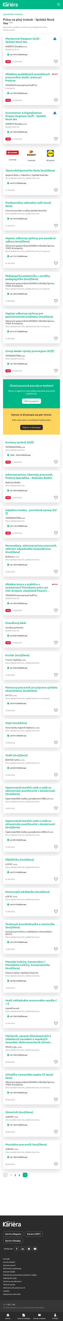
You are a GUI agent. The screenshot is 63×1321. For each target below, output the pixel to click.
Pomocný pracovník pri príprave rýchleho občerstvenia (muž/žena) (31, 689)
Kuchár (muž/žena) (17, 655)
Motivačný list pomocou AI (14, 1287)
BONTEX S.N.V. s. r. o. (15, 760)
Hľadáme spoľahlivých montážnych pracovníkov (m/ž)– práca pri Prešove (27, 77)
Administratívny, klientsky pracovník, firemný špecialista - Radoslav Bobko (29, 476)
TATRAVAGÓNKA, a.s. (15, 355)
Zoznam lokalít (9, 1271)
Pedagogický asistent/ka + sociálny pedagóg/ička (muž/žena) (27, 277)
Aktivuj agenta (31, 401)
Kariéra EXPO (34, 1233)
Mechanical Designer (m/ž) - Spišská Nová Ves (23, 40)
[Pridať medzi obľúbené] (56, 61)
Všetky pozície (9, 30)
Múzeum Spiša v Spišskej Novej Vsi (21, 972)
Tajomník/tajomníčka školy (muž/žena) (30, 170)
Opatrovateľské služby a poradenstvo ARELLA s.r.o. (29, 798)
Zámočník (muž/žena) (19, 1112)
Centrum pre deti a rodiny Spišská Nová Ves (26, 210)
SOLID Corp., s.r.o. (13, 1047)
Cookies (6, 1291)
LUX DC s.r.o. (11, 864)
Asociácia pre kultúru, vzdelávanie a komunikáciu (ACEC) (28, 932)
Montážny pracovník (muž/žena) (26, 1144)
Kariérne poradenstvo (12, 1281)
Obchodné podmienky (12, 1268)
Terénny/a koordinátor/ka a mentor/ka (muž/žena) (30, 925)
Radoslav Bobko (12, 482)
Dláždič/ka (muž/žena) (19, 859)
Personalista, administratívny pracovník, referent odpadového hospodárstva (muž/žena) (31, 548)
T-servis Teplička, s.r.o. (15, 660)
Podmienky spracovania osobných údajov (20, 1275)
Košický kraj (26, 27)
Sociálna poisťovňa (14, 627)
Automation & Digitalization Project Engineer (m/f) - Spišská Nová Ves (25, 116)
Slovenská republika (11, 27)
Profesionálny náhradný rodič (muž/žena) (28, 204)
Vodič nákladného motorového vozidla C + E (31, 1002)
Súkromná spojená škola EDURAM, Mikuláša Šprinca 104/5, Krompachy (29, 246)
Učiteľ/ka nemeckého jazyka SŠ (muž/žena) (29, 1076)
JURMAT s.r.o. (11, 1116)
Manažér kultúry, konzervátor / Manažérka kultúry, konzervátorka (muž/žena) (27, 965)
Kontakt (6, 1259)
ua (13, 1304)
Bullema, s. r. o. (12, 556)
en (9, 1304)
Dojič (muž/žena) (16, 722)
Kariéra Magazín (13, 1233)
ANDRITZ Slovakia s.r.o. (16, 46)
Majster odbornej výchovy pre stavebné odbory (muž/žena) (30, 239)
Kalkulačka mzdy (10, 1278)
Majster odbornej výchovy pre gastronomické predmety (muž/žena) (29, 315)
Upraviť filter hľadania (13, 14)
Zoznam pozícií (9, 1265)
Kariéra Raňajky (13, 1240)
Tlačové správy (9, 1284)
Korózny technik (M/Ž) (19, 442)
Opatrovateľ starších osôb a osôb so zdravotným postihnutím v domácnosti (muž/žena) (30, 790)
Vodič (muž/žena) (16, 755)
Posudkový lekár (15, 622)
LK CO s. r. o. (11, 695)
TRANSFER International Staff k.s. (21, 85)
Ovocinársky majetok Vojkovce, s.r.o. (22, 727)
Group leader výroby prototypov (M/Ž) (29, 351)
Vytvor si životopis (31, 427)
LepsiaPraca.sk (12, 1008)
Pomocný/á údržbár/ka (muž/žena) (27, 891)
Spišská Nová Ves (40, 27)
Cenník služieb (9, 1262)
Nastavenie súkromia (11, 1294)
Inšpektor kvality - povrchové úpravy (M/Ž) (31, 511)
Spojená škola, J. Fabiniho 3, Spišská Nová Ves (26, 175)
